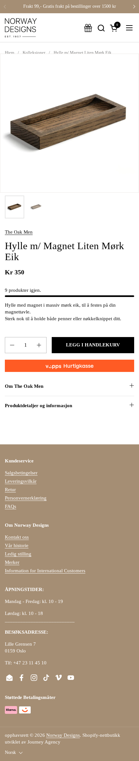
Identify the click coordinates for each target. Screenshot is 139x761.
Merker (12, 562)
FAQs (10, 506)
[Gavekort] (88, 28)
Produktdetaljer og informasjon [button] (38, 405)
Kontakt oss (17, 537)
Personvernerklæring (26, 498)
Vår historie (16, 545)
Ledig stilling (18, 553)
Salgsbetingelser (21, 472)
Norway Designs (63, 735)
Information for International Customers (45, 570)
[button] (101, 28)
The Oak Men (19, 232)
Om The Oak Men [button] (24, 386)
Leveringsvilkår (21, 481)
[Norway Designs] (21, 27)
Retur (10, 489)
